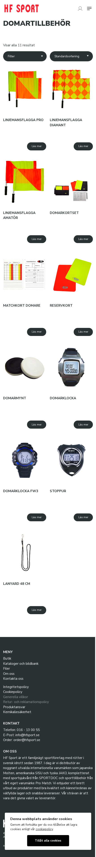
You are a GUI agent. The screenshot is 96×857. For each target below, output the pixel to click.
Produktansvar (14, 707)
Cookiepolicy (12, 692)
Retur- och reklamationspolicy (26, 702)
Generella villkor (15, 697)
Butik (7, 658)
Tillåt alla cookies (48, 840)
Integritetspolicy (16, 687)
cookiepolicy (44, 829)
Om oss (9, 673)
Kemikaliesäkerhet (17, 712)
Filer (6, 668)
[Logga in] (80, 8)
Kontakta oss (13, 678)
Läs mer (37, 146)
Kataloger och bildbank (20, 663)
